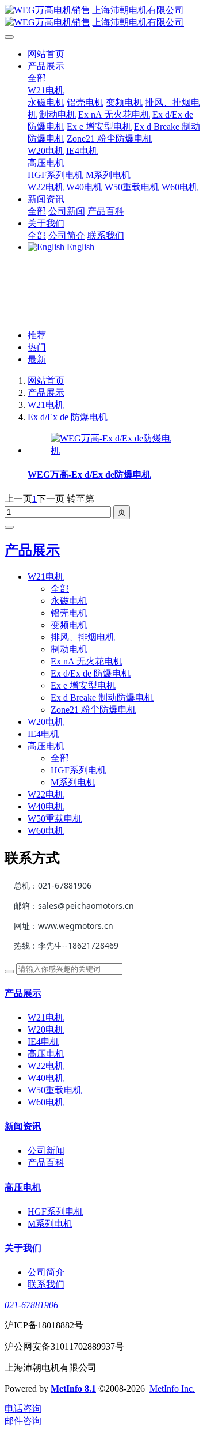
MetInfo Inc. (172, 1388)
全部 (37, 78)
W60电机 (46, 831)
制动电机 (69, 649)
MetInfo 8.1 (73, 1388)
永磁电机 (69, 601)
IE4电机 (43, 734)
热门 (37, 347)
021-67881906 (31, 1305)
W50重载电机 (55, 818)
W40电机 (46, 806)
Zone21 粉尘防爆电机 (93, 710)
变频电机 (69, 625)
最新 (37, 359)
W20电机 (46, 722)
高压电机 (46, 746)
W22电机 (46, 794)
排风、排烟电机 (83, 637)
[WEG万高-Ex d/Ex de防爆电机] (115, 450)
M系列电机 (73, 782)
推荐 (37, 335)
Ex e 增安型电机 (83, 685)
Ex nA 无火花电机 (86, 661)
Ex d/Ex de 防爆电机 (68, 417)
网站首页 (46, 54)
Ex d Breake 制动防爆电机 (102, 697)
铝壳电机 (69, 613)
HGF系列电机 (78, 770)
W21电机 (46, 405)
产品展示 (46, 393)
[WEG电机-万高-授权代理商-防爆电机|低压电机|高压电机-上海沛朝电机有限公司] (103, 17)
